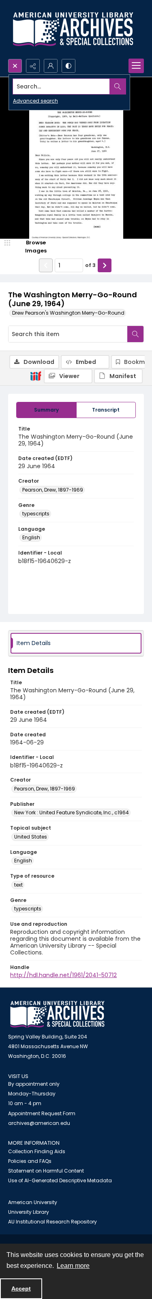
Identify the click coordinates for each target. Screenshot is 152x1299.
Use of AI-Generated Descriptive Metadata (60, 1180)
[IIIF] (35, 376)
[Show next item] (104, 265)
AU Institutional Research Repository (52, 1221)
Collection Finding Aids (36, 1151)
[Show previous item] (46, 265)
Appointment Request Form (41, 1113)
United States (30, 836)
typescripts (35, 513)
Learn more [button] (73, 1265)
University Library (28, 1212)
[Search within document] (135, 334)
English (31, 537)
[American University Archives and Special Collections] (57, 1014)
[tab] (46, 410)
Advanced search (35, 100)
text (18, 884)
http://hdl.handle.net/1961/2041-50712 (63, 975)
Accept (21, 1288)
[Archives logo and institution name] (73, 29)
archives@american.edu (39, 1123)
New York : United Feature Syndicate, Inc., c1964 (71, 812)
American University (32, 1202)
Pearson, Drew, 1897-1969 (52, 489)
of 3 (90, 265)
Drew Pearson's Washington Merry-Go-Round (68, 312)
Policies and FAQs (29, 1161)
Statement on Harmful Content (46, 1170)
